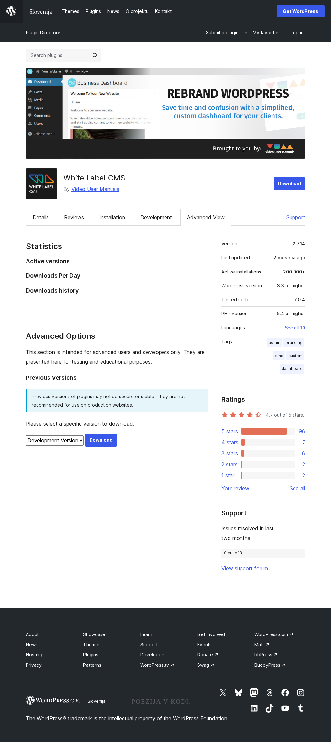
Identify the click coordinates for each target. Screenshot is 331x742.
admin (274, 342)
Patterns (92, 665)
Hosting (34, 654)
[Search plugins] (94, 55)
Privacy (34, 665)
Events (204, 644)
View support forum (244, 568)
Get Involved (211, 634)
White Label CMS (94, 177)
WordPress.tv (157, 665)
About (32, 634)
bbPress (266, 654)
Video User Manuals (95, 189)
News (32, 644)
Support (295, 217)
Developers (153, 654)
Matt (262, 644)
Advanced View (206, 217)
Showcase (94, 634)
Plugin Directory (43, 32)
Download (289, 183)
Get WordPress (300, 11)
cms (279, 355)
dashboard (292, 368)
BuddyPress (270, 665)
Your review (235, 488)
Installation (112, 217)
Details (41, 217)
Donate (208, 654)
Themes (92, 644)
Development (156, 217)
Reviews (74, 217)
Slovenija (97, 701)
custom (295, 355)
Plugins (90, 654)
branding (294, 342)
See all (297, 488)
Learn (146, 634)
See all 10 (295, 327)
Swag (206, 665)
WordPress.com (274, 634)
